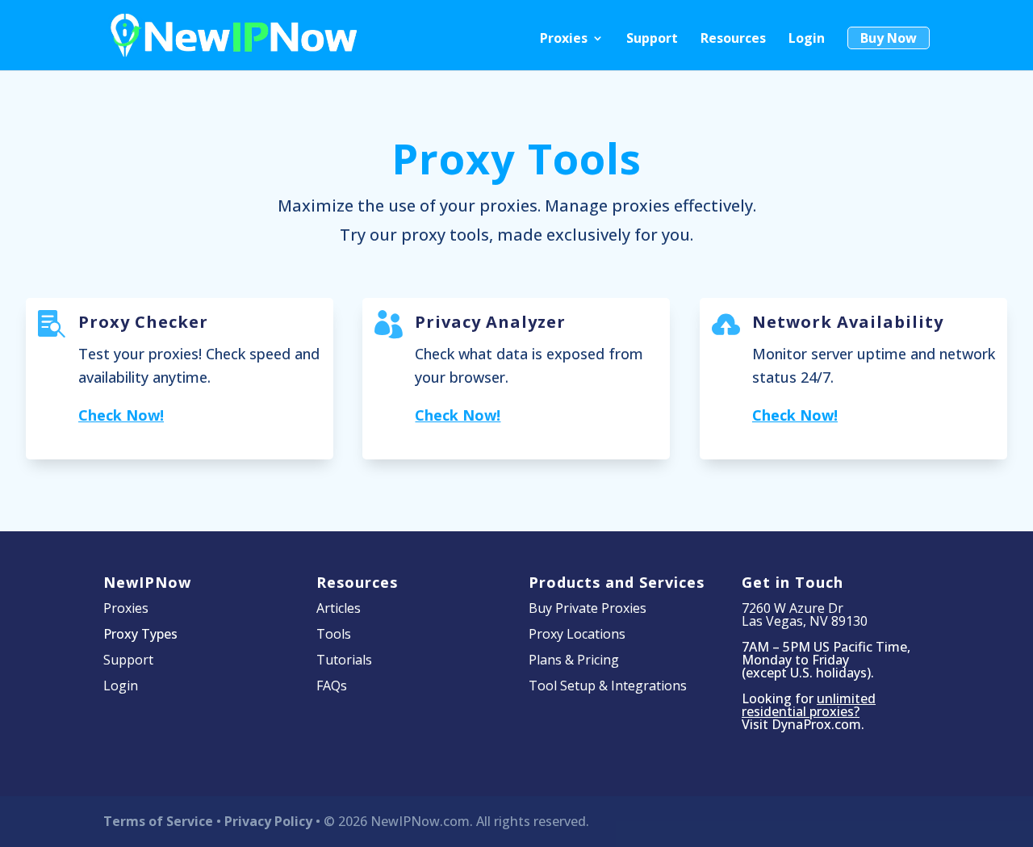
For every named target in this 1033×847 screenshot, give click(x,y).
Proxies (564, 39)
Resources (733, 39)
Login (806, 39)
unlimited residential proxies (809, 705)
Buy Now (888, 38)
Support (652, 39)
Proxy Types (140, 634)
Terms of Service (158, 821)
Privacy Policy (268, 821)
